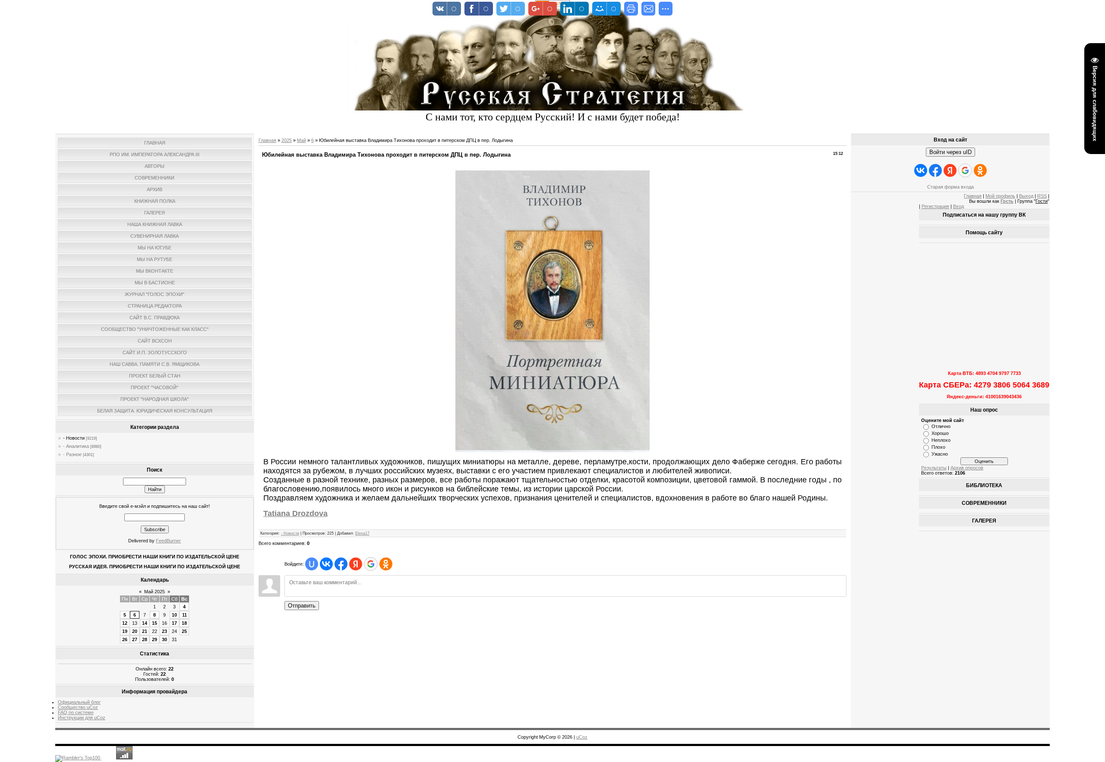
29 (154, 639)
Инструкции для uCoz (81, 717)
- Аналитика (76, 446)
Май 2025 (154, 591)
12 (124, 623)
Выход (1026, 195)
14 (144, 623)
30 (164, 639)
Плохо (938, 447)
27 (134, 639)
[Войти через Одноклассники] (385, 563)
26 (124, 639)
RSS (1042, 195)
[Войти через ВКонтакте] (326, 563)
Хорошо (940, 433)
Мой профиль (1000, 195)
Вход (958, 206)
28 (144, 639)
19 (124, 631)
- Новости (74, 438)
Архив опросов (966, 467)
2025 (286, 140)
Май (301, 140)
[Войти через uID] (311, 563)
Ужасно (939, 454)
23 (164, 631)
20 (134, 631)
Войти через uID (950, 152)
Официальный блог (79, 702)
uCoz (581, 737)
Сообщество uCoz (78, 707)
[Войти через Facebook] (341, 563)
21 (144, 631)
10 (174, 614)
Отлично (940, 426)
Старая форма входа (950, 186)
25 (184, 631)
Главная (267, 140)
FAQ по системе (76, 712)
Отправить (302, 605)
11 (184, 614)
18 (184, 623)
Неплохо (940, 440)
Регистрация (935, 206)
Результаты (934, 467)
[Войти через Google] (371, 564)
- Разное (72, 454)
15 (154, 623)
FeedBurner (168, 540)
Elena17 (362, 533)
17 (174, 623)
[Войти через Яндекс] (355, 563)
